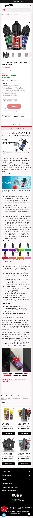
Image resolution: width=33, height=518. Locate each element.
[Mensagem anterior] (2, 1)
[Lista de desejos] (24, 5)
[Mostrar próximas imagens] (31, 54)
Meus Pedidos (7, 483)
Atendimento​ (6, 475)
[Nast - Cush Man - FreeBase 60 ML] (8, 414)
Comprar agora (8, 433)
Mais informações (7, 71)
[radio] (6, 86)
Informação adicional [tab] (16, 128)
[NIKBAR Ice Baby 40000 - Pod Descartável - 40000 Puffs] (24, 414)
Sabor (5, 83)
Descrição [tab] (16, 124)
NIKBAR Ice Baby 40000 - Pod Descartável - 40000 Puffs (24, 424)
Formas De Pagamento (10, 487)
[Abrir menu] (2, 5)
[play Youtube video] (16, 360)
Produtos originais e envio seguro (16, 1)
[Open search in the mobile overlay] (16, 10)
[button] (29, 22)
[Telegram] (4, 515)
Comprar (14, 106)
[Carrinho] (27, 5)
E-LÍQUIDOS (8, 14)
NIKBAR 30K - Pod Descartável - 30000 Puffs (7, 455)
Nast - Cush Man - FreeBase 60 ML (7, 423)
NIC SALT (15, 14)
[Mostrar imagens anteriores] (2, 54)
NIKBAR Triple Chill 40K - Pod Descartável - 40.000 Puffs (24, 455)
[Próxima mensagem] (31, 1)
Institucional (6, 471)
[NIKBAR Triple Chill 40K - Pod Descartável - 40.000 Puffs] (24, 444)
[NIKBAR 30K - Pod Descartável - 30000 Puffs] (8, 444)
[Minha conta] (30, 5)
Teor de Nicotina (8, 98)
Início (2, 14)
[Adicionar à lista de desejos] (14, 408)
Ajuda (4, 479)
